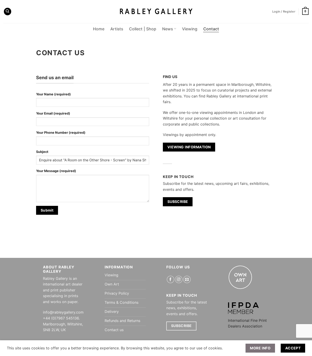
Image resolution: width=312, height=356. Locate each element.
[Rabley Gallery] (156, 11)
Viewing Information (189, 147)
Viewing (189, 28)
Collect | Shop (142, 28)
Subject (42, 152)
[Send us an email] (187, 279)
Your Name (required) (53, 94)
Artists (116, 28)
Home (98, 28)
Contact (211, 28)
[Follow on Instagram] (178, 279)
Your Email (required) (53, 113)
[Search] (7, 11)
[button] (305, 11)
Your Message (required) (56, 171)
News (167, 28)
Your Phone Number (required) (60, 132)
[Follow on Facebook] (170, 279)
